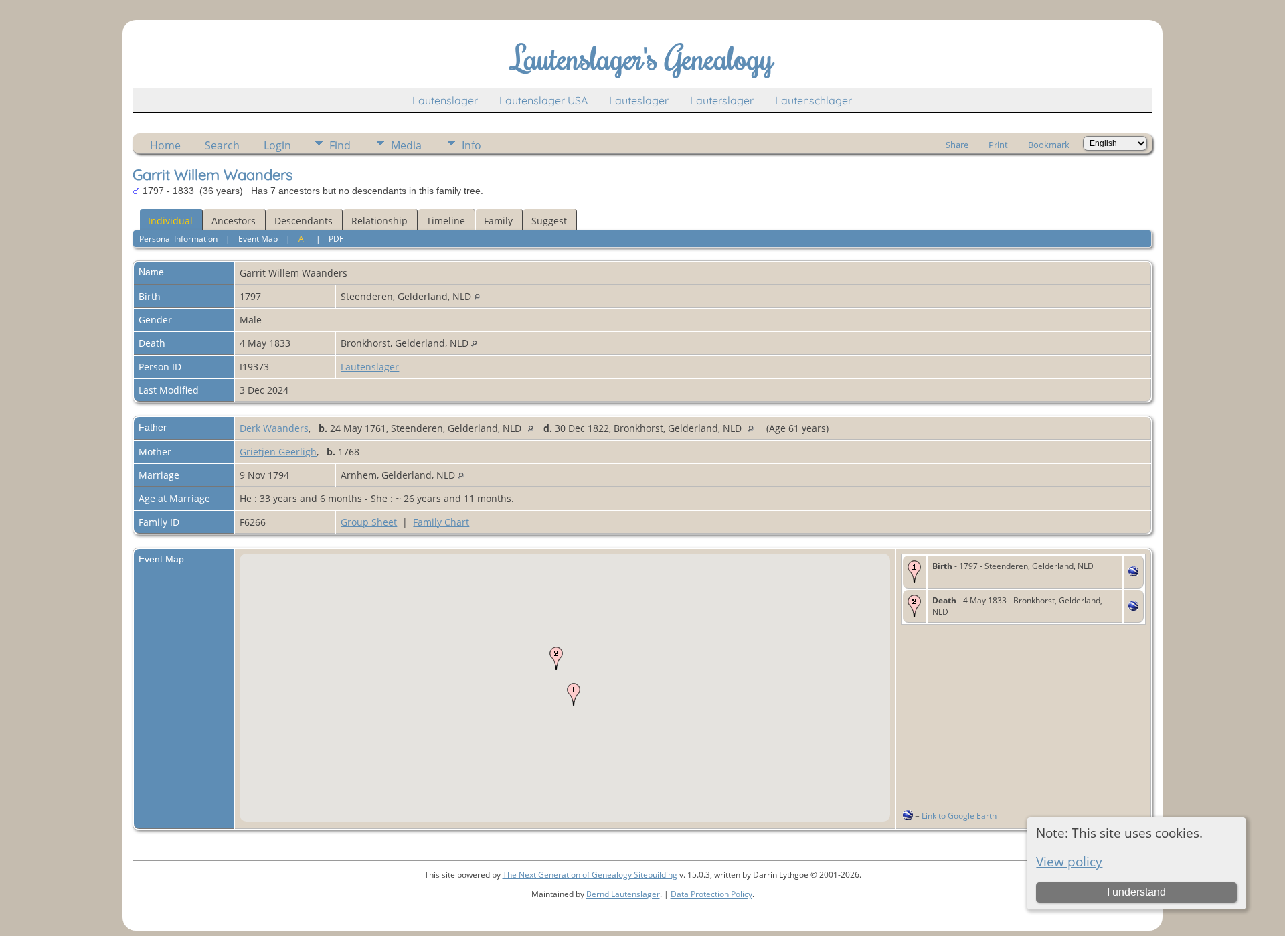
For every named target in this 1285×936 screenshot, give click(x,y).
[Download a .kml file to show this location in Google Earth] (1133, 572)
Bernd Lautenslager (623, 894)
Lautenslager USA (543, 100)
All (303, 238)
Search (222, 145)
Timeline (445, 220)
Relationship (379, 220)
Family (498, 220)
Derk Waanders (274, 428)
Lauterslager (722, 100)
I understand (1136, 892)
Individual (170, 220)
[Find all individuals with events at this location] (477, 296)
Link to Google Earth (959, 816)
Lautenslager (445, 100)
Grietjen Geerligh (278, 451)
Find (340, 145)
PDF (336, 238)
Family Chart (441, 522)
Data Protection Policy (711, 894)
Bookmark (1048, 145)
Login (277, 145)
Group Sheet (369, 522)
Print (998, 145)
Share (957, 145)
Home (165, 145)
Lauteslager (639, 100)
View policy (1069, 861)
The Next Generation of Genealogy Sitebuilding (590, 874)
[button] (573, 694)
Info (471, 145)
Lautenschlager (813, 100)
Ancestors (233, 220)
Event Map (258, 238)
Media (406, 145)
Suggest (549, 220)
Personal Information (178, 238)
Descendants (303, 220)
